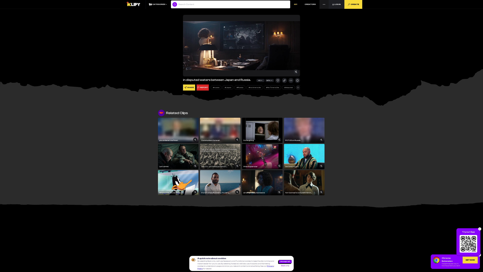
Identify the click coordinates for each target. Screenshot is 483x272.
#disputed (288, 87)
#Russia (239, 87)
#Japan (228, 87)
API (295, 4)
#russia (216, 87)
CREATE (355, 4)
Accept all (285, 262)
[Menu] (324, 4)
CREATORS (310, 4)
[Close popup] (479, 228)
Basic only (285, 266)
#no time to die (255, 87)
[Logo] (133, 4)
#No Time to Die (272, 87)
